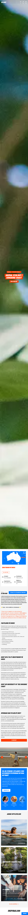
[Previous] (3, 556)
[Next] (24, 556)
